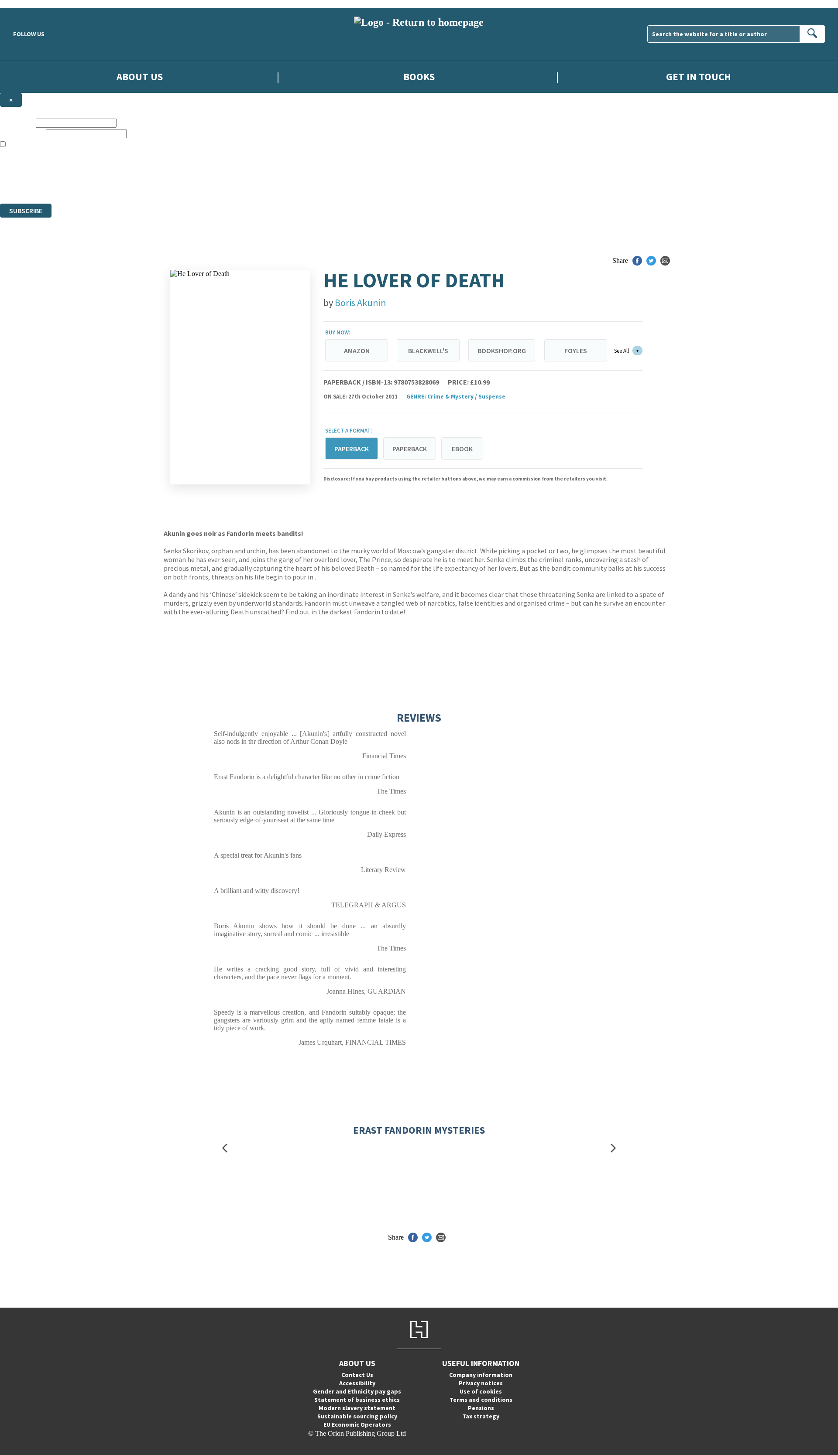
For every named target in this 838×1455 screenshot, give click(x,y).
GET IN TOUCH (698, 76)
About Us (140, 76)
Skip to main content (28, 3)
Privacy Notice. (172, 183)
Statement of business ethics (357, 1400)
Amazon (357, 350)
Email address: (22, 133)
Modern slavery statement (357, 1408)
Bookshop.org (501, 350)
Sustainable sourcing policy (357, 1416)
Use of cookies (481, 1391)
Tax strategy (480, 1416)
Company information (480, 1375)
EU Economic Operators (357, 1424)
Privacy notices (481, 1383)
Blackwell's (428, 350)
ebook (462, 448)
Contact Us (357, 1375)
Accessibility (357, 1383)
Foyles (575, 350)
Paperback (409, 448)
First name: (17, 122)
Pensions (481, 1408)
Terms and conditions (481, 1400)
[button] (224, 1148)
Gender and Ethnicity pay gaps (357, 1391)
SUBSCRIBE (25, 210)
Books (419, 76)
